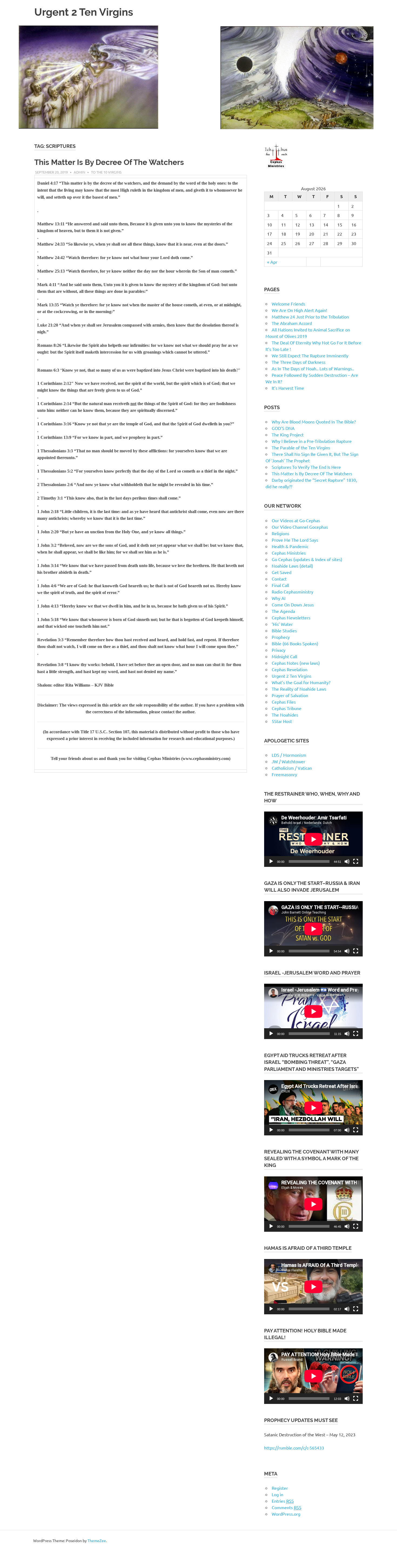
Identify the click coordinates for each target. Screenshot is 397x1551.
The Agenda (283, 611)
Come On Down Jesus (293, 604)
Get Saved (281, 572)
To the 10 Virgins (106, 172)
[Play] (271, 861)
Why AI (278, 598)
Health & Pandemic (290, 546)
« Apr (272, 261)
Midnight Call (284, 656)
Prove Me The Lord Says (295, 539)
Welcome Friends (288, 303)
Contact (279, 578)
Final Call (280, 585)
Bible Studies (284, 630)
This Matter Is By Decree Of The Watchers (109, 162)
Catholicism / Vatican (292, 768)
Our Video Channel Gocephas (300, 527)
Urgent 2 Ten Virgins (83, 12)
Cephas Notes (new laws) (296, 663)
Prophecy (281, 637)
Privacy (278, 650)
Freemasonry (284, 774)
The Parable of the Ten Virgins (301, 447)
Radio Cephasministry (292, 591)
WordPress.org (286, 1513)
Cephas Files (284, 701)
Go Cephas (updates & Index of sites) (307, 559)
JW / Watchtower (288, 761)
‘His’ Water (282, 624)
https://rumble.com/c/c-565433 (294, 1447)
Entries (283, 1501)
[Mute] (347, 861)
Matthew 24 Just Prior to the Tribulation (310, 316)
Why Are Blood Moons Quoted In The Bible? (314, 421)
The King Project (288, 434)
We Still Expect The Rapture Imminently (310, 355)
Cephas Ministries (289, 552)
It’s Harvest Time (288, 388)
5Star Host (282, 721)
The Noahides (285, 714)
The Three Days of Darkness (298, 362)
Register (280, 1488)
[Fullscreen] (355, 861)
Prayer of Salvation (290, 695)
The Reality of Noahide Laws (299, 688)
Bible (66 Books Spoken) (295, 643)
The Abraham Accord (292, 323)
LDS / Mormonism (289, 755)
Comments (286, 1507)
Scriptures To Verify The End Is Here (306, 467)
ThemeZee (97, 1540)
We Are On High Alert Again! (299, 310)
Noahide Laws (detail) (292, 565)
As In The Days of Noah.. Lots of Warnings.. (313, 368)
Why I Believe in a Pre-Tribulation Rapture (312, 441)
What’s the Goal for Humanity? (301, 682)
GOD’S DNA (283, 428)
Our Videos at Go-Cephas (296, 520)
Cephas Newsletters (291, 617)
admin (79, 172)
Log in (277, 1494)
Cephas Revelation (289, 669)
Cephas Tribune (286, 708)
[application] (313, 839)
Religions (280, 533)
